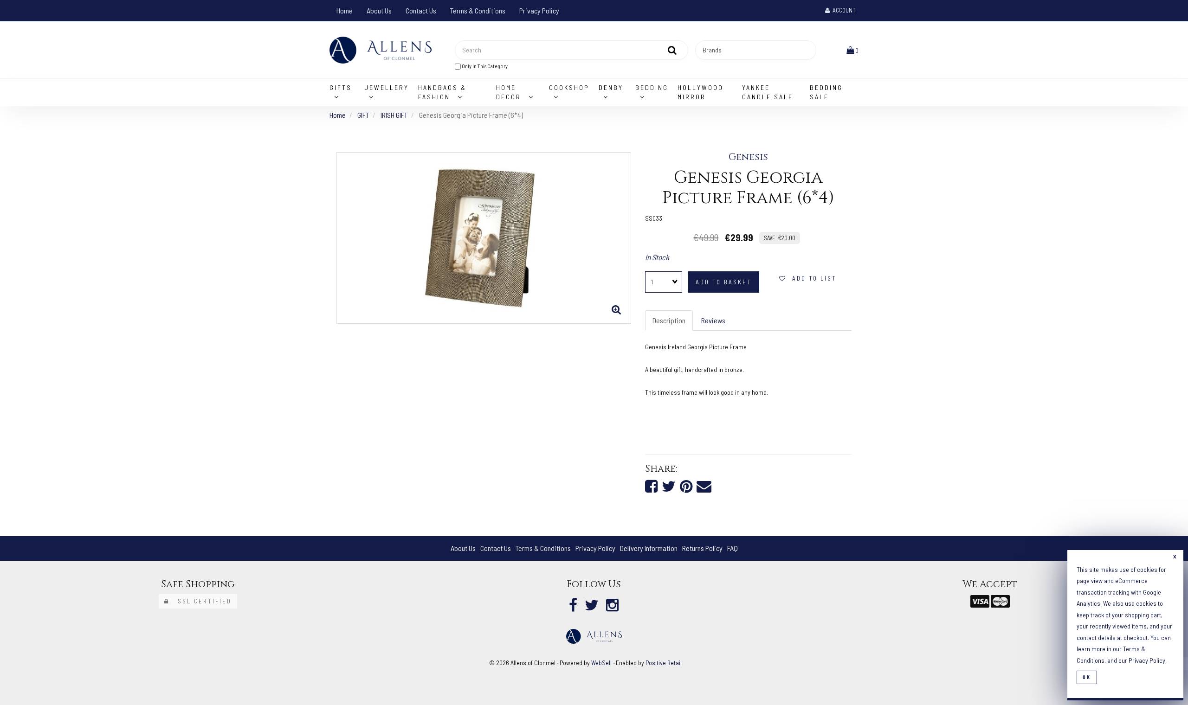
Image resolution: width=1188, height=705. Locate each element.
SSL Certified (200, 601)
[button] (852, 49)
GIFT (363, 114)
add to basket (724, 282)
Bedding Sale (826, 92)
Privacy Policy (539, 10)
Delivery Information (649, 548)
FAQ (732, 548)
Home (344, 10)
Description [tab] (668, 320)
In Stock (657, 257)
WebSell (601, 663)
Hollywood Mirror (700, 92)
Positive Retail (664, 663)
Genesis (748, 157)
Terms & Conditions (477, 10)
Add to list (812, 278)
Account (843, 10)
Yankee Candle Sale (767, 92)
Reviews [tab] (713, 320)
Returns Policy (702, 548)
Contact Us (421, 10)
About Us (379, 10)
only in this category (484, 66)
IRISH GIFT (394, 114)
